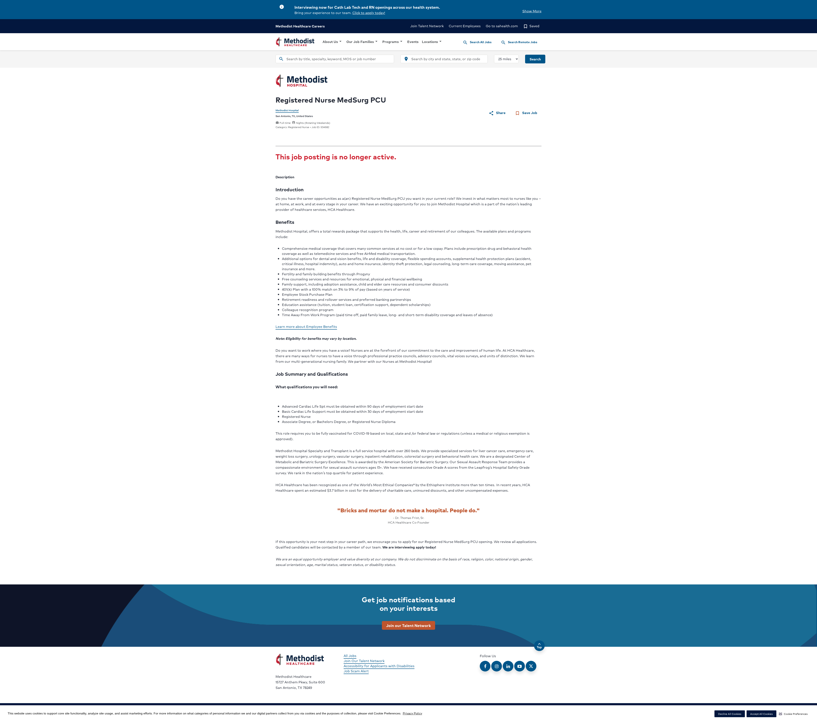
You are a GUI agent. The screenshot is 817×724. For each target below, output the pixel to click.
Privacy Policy (412, 713)
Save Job (526, 113)
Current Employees (465, 26)
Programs (393, 41)
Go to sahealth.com (502, 26)
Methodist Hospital (287, 110)
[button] (793, 713)
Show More (531, 11)
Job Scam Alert (356, 671)
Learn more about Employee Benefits (306, 326)
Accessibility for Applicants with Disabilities (379, 665)
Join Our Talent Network (364, 660)
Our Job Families (362, 41)
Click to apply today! (368, 12)
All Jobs (350, 655)
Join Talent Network (427, 26)
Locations (432, 41)
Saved (531, 26)
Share (497, 113)
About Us (333, 41)
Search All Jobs (477, 42)
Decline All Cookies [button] (729, 714)
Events (412, 41)
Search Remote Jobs (519, 42)
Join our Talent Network (408, 625)
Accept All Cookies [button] (761, 714)
